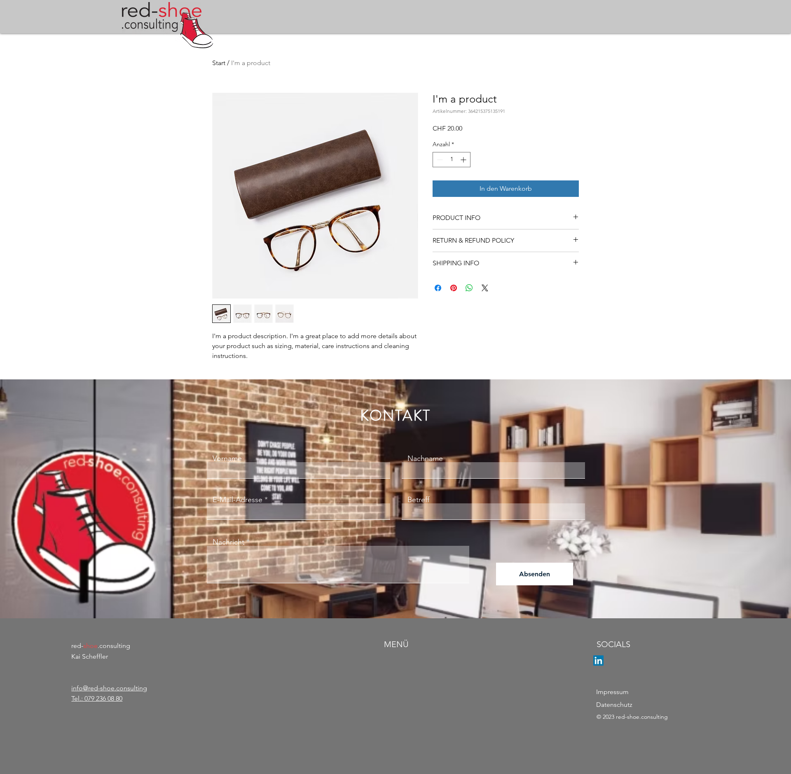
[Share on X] (485, 288)
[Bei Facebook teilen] (438, 288)
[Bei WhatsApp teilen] (469, 288)
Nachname (425, 458)
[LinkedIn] (598, 660)
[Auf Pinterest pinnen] (454, 288)
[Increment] (464, 159)
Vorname (227, 458)
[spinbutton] (451, 159)
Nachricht (228, 542)
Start (218, 63)
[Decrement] (439, 159)
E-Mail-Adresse (237, 499)
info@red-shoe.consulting (109, 688)
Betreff (418, 499)
